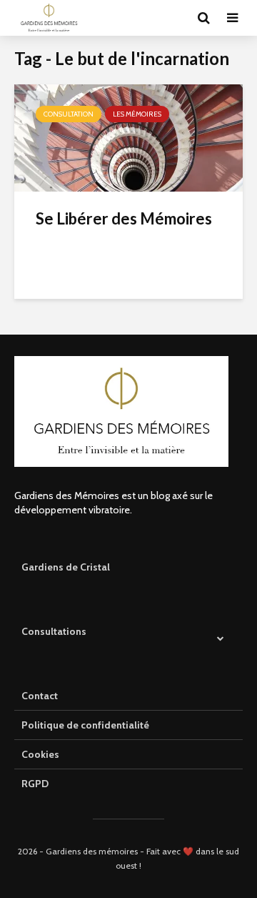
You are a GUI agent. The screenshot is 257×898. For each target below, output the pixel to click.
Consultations (53, 631)
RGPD (35, 783)
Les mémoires (137, 114)
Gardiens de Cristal (65, 567)
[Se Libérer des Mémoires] (128, 137)
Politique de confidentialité (85, 725)
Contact (39, 695)
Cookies (40, 754)
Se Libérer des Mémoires (124, 218)
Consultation (69, 114)
